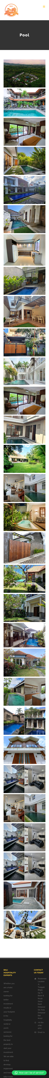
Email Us (41, 1032)
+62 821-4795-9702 (41, 1025)
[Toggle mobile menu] (44, 6)
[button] (29, 1072)
